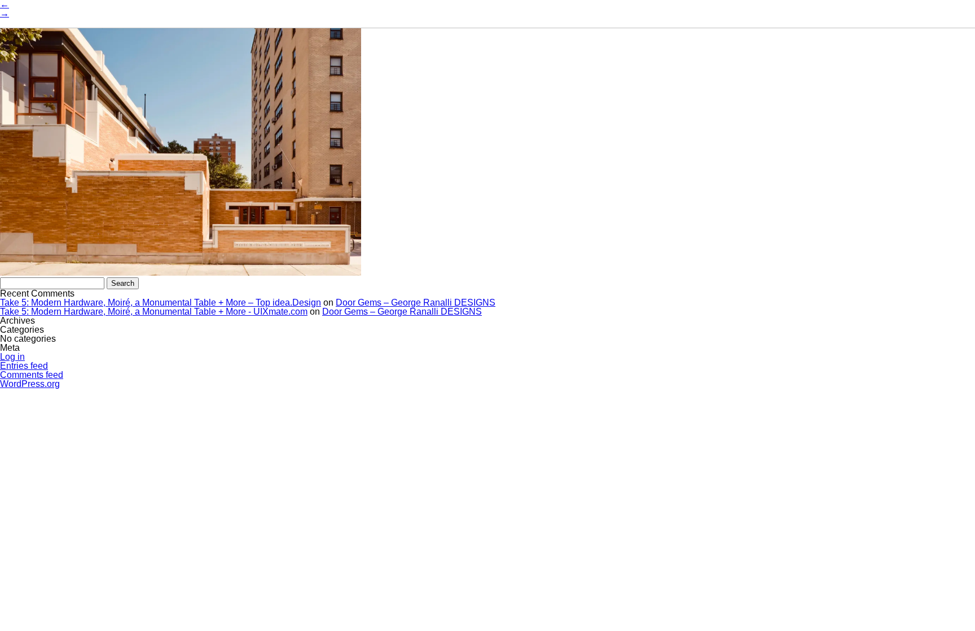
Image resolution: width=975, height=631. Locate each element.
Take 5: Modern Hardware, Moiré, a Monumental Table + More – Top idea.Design (160, 302)
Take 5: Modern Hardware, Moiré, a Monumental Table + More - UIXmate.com (154, 311)
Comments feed (31, 375)
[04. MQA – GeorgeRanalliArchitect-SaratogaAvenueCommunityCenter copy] (180, 272)
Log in (12, 357)
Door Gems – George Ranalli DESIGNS (415, 302)
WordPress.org (30, 384)
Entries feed (24, 366)
